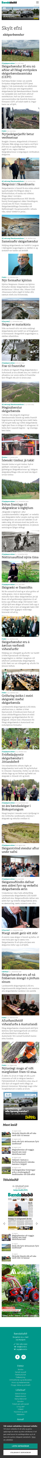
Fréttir (4, 131)
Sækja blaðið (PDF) (20, 1190)
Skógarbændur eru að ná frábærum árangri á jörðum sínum (20, 978)
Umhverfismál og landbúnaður (20, 1380)
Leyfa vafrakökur (20, 1446)
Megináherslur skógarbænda (12, 409)
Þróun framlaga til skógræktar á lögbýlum (17, 506)
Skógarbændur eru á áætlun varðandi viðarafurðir (15, 645)
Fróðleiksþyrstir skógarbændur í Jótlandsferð (13, 758)
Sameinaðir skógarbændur (20, 241)
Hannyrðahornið (20, 1399)
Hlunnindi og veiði (20, 1412)
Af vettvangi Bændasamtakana (13, 181)
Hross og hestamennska (20, 1382)
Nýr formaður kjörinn (17, 280)
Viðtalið (20, 1409)
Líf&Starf (5, 972)
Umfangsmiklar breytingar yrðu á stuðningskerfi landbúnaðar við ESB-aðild (23, 1172)
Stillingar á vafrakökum (20, 1452)
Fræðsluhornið (20, 1375)
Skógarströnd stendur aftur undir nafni (20, 850)
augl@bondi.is (21, 1349)
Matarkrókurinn (20, 1396)
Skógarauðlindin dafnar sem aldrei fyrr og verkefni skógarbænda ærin (20, 885)
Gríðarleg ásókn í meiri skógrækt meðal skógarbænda (17, 699)
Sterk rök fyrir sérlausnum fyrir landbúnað (25, 1142)
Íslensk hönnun (20, 1394)
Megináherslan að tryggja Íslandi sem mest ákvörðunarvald (23, 1152)
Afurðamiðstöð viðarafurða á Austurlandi (19, 1022)
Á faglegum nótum (8, 63)
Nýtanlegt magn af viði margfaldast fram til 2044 (19, 1070)
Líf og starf (5, 321)
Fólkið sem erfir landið (20, 1404)
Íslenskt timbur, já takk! (18, 460)
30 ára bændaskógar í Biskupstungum (16, 807)
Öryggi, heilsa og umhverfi (20, 1385)
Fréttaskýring (20, 1377)
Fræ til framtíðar (13, 366)
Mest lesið (10, 1125)
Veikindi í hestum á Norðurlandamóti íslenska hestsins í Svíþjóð (23, 1162)
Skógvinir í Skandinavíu (18, 184)
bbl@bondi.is (22, 1347)
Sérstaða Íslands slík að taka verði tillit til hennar (24, 1134)
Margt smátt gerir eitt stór (20, 933)
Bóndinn (20, 1401)
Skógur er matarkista (16, 324)
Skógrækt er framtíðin (17, 587)
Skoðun (4, 457)
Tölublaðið (10, 1180)
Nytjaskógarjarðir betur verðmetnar (18, 135)
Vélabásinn (20, 1414)
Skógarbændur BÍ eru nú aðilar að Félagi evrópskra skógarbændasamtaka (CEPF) (19, 71)
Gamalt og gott (20, 1372)
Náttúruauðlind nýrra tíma (20, 557)
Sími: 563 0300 (21, 1344)
